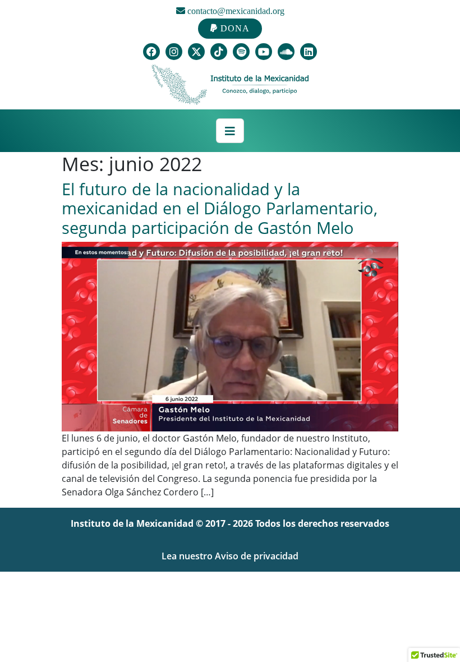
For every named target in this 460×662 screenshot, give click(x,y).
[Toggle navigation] (230, 130)
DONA (234, 28)
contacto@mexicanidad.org (234, 11)
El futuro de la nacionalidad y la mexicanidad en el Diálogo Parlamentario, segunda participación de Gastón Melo (220, 208)
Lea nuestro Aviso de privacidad (230, 556)
